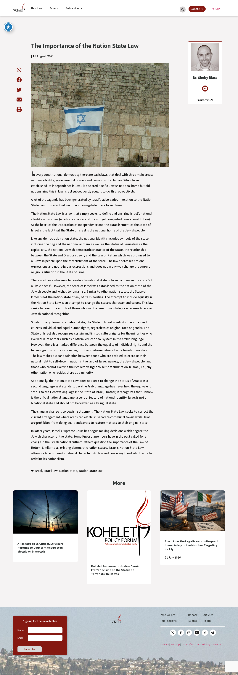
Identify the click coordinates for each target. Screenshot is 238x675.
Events (192, 621)
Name (20, 630)
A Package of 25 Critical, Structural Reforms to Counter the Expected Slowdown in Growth (40, 547)
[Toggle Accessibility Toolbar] (8, 27)
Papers (53, 8)
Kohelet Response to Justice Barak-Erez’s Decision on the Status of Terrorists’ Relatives (115, 570)
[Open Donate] (202, 9)
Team (207, 621)
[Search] (183, 9)
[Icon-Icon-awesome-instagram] (189, 633)
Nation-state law (90, 471)
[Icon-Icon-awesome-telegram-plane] (213, 633)
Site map (175, 644)
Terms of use (188, 644)
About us (36, 8)
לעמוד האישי (205, 100)
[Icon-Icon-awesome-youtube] (197, 633)
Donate (192, 615)
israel (38, 471)
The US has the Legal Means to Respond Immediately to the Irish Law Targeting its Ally (191, 545)
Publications (74, 8)
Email (20, 637)
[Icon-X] (173, 633)
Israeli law (50, 471)
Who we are (167, 615)
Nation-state (68, 471)
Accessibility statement (209, 644)
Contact (164, 644)
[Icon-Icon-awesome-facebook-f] (181, 633)
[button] (19, 70)
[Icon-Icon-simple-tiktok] (205, 633)
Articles (208, 615)
